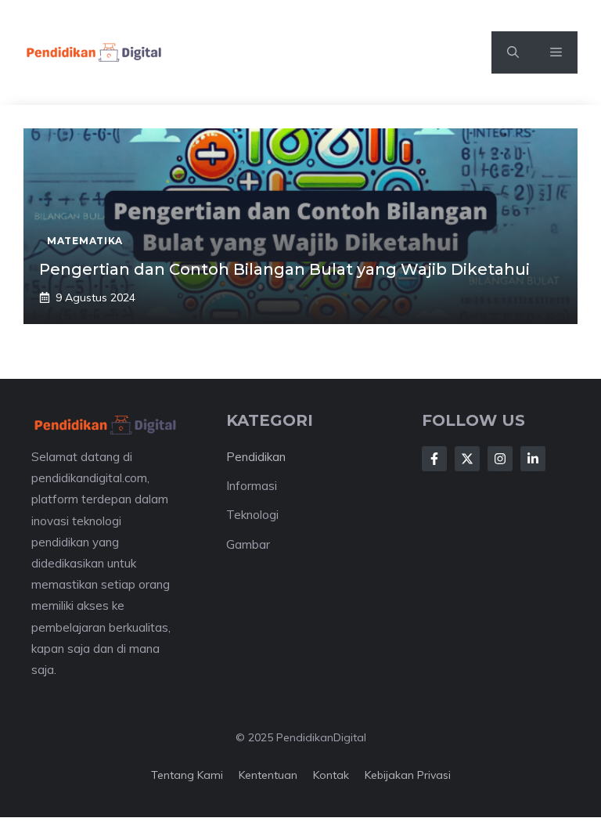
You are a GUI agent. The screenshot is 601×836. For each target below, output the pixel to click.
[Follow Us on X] (467, 458)
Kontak (331, 775)
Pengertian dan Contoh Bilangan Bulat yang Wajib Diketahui (284, 269)
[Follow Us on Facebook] (434, 458)
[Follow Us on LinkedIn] (532, 458)
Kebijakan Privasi (408, 775)
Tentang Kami (187, 775)
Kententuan (268, 775)
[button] (512, 52)
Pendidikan (256, 456)
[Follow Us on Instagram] (500, 458)
